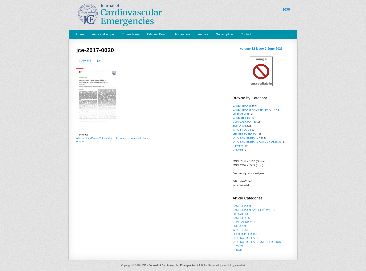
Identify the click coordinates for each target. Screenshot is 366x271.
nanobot (240, 265)
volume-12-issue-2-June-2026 (261, 48)
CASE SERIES (241, 117)
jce (99, 60)
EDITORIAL (239, 125)
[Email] (288, 9)
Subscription (224, 34)
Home (80, 34)
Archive (203, 34)
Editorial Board (157, 34)
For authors (182, 34)
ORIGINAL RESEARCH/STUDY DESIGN (257, 141)
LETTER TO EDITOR (245, 133)
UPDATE (238, 149)
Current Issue (130, 34)
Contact (246, 34)
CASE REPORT (242, 105)
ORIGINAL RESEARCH (246, 137)
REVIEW (238, 145)
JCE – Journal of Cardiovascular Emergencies (168, 265)
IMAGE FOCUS (242, 129)
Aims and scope (103, 34)
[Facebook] (283, 9)
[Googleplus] (285, 9)
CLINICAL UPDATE (244, 121)
